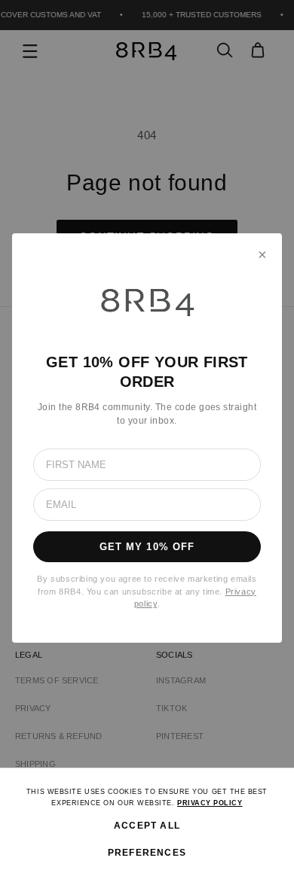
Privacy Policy (210, 803)
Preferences (147, 852)
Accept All (147, 825)
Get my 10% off (147, 546)
